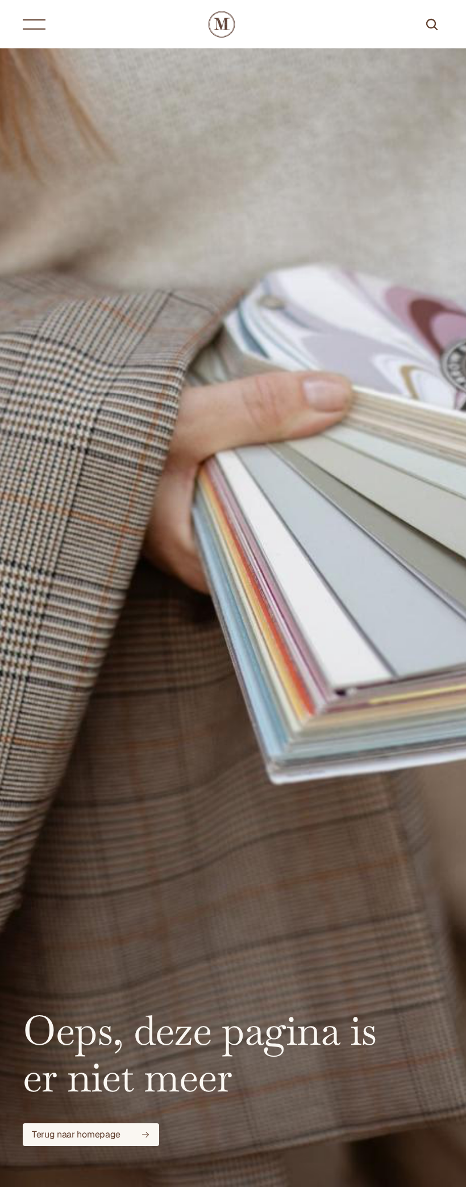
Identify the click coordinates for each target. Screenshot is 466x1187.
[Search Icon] (432, 24)
